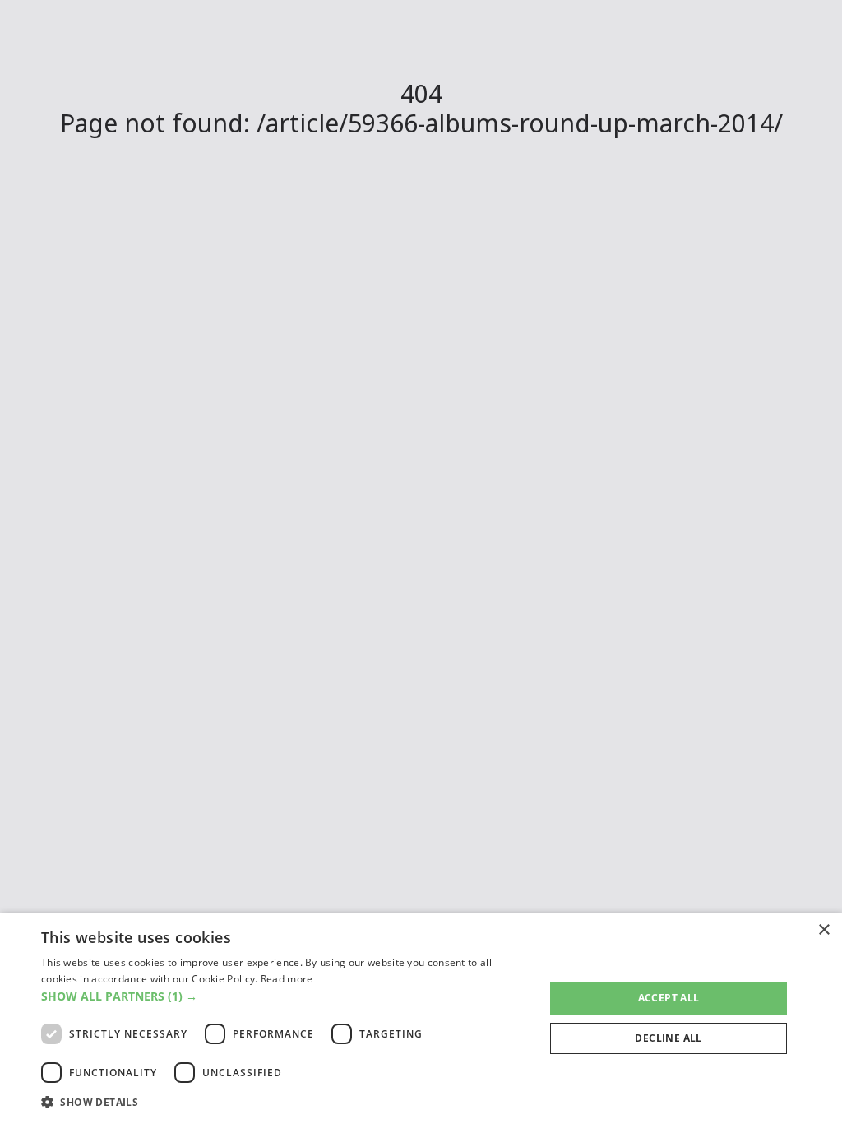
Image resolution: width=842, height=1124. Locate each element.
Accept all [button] (669, 998)
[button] (285, 996)
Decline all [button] (668, 1038)
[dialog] (421, 1018)
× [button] (823, 930)
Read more (287, 979)
